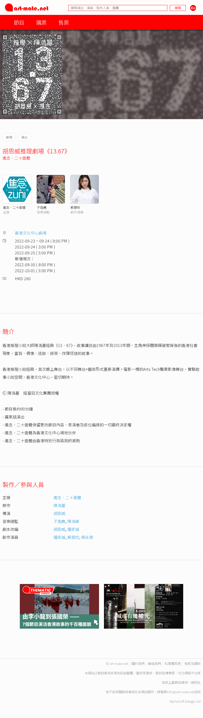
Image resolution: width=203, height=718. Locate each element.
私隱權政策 (173, 663)
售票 (63, 22)
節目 (19, 22)
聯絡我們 (154, 663)
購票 (41, 22)
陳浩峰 (73, 521)
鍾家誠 (73, 529)
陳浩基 (59, 505)
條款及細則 (192, 663)
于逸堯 (42, 207)
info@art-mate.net (180, 691)
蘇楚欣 (75, 207)
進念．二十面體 (16, 158)
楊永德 (87, 537)
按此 (197, 682)
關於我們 (137, 663)
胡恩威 (59, 513)
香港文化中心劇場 (31, 233)
